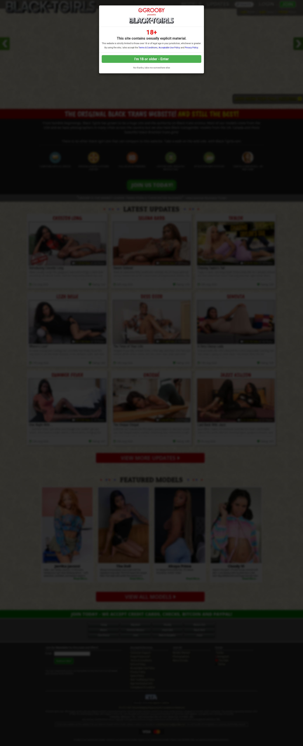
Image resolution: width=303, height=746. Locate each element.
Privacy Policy (191, 47)
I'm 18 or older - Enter (151, 59)
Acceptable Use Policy (169, 47)
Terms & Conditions (148, 47)
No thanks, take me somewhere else (151, 67)
